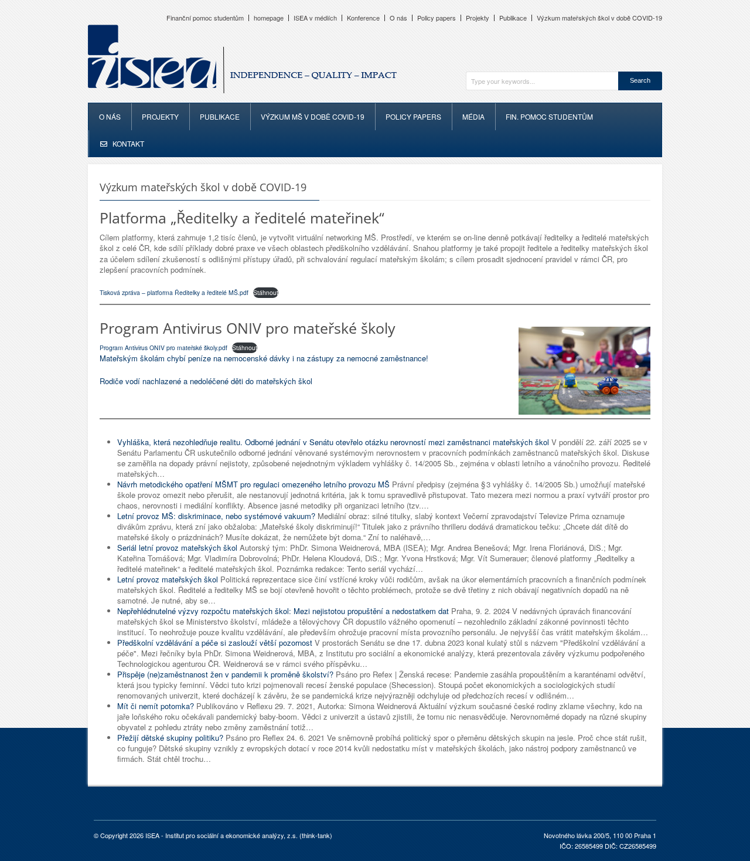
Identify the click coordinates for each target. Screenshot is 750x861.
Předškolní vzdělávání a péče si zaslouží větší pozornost (214, 642)
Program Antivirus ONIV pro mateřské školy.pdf (163, 347)
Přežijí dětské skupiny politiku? (170, 737)
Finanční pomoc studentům (205, 18)
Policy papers (436, 18)
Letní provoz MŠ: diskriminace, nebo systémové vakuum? (216, 515)
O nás (398, 18)
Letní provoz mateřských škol (167, 579)
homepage (269, 18)
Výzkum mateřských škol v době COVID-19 (599, 18)
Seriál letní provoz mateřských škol (177, 547)
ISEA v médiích (315, 18)
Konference (363, 18)
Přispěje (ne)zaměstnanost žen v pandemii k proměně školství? (225, 674)
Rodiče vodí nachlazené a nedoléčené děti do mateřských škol (206, 381)
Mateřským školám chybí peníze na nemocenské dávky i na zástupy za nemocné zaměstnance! (264, 358)
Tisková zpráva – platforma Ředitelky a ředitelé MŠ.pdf (174, 292)
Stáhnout (265, 292)
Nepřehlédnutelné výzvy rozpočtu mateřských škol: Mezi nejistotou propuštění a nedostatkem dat (283, 610)
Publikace (513, 18)
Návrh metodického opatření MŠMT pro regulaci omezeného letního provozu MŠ (253, 484)
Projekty (477, 18)
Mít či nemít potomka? (155, 705)
